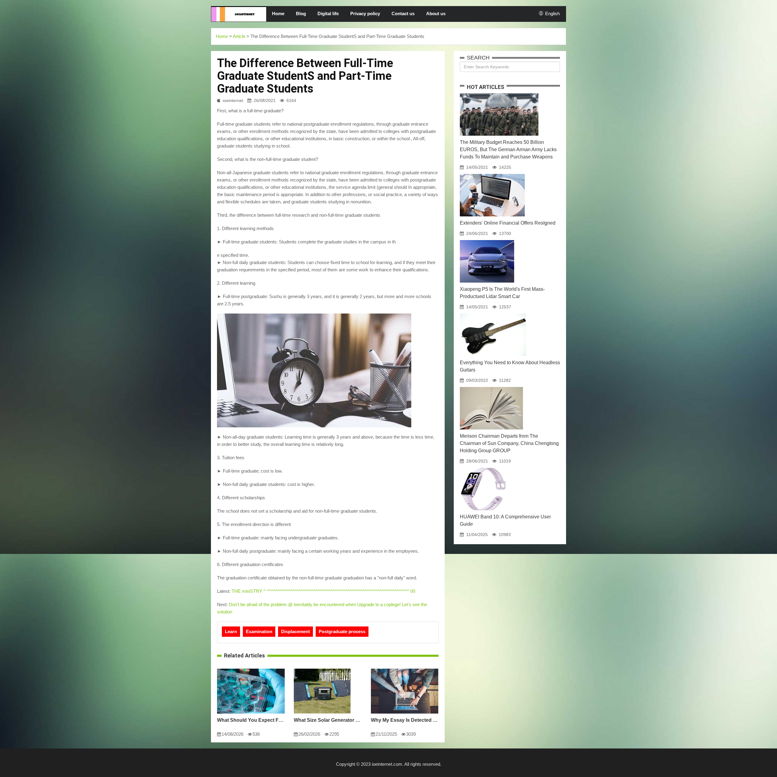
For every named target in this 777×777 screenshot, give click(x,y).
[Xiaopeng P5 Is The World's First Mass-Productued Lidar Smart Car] (487, 240)
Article (239, 36)
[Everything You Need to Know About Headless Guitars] (493, 313)
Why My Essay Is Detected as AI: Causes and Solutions (405, 720)
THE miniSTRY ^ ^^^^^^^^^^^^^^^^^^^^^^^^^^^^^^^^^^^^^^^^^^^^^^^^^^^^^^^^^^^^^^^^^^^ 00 (323, 591)
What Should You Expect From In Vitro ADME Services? (251, 720)
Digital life (328, 13)
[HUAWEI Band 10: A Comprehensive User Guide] (483, 467)
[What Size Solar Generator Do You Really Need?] (322, 669)
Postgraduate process (342, 631)
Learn (231, 631)
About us (436, 13)
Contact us (403, 13)
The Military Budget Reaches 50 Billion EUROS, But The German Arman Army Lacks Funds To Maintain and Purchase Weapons (508, 149)
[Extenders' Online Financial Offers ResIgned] (492, 173)
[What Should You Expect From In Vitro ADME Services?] (251, 669)
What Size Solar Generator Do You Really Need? (327, 720)
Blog (301, 13)
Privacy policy (365, 13)
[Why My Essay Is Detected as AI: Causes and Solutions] (404, 669)
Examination (259, 631)
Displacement (295, 631)
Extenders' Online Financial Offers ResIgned (507, 223)
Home (278, 13)
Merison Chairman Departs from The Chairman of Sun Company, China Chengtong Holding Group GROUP (509, 443)
